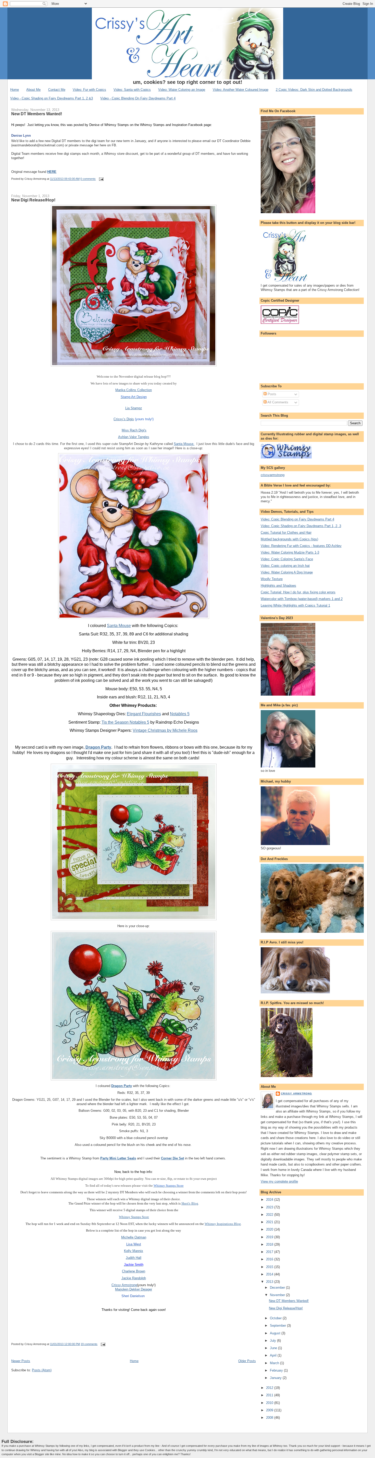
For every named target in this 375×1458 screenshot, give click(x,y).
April (274, 1355)
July (273, 1340)
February (277, 1370)
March (275, 1363)
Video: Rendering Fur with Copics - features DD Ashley (301, 546)
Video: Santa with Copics (132, 90)
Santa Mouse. (184, 444)
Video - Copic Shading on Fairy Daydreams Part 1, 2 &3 (51, 98)
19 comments (89, 1344)
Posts (271, 394)
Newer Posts (20, 1361)
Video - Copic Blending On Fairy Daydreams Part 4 (138, 98)
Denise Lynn (21, 135)
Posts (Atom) (42, 1370)
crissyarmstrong (272, 475)
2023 (270, 1207)
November (278, 1295)
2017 (270, 1252)
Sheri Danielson (133, 1296)
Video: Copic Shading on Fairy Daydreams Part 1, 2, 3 (301, 526)
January (276, 1378)
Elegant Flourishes (144, 714)
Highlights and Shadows (278, 585)
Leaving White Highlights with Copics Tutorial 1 (295, 605)
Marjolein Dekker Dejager (133, 1289)
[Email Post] (100, 179)
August (275, 1333)
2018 (270, 1244)
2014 (270, 1274)
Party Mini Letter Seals (118, 1158)
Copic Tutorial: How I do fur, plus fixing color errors (298, 592)
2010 (270, 1403)
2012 (270, 1388)
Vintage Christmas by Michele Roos (165, 730)
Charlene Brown (133, 1271)
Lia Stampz (133, 408)
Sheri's (185, 1203)
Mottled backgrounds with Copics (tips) (289, 539)
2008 (270, 1417)
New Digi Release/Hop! (33, 200)
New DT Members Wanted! (36, 113)
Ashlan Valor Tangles (133, 437)
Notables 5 (180, 714)
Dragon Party (98, 747)
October (276, 1318)
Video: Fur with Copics (89, 90)
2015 (270, 1267)
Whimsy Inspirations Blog (223, 1224)
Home (14, 90)
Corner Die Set (172, 1158)
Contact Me (56, 90)
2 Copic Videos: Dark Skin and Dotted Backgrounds (314, 90)
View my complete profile (279, 1181)
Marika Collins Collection (133, 390)
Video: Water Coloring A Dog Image (287, 572)
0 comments (88, 179)
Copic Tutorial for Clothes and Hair (286, 532)
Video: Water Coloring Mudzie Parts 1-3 (290, 552)
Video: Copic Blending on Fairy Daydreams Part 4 (297, 519)
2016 (270, 1259)
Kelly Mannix (133, 1251)
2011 (270, 1395)
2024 (270, 1199)
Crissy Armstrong (124, 1285)
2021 (270, 1222)
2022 (270, 1215)
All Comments (277, 402)
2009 (270, 1410)
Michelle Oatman (133, 1237)
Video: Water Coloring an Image (181, 90)
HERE (51, 172)
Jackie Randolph (133, 1278)
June (274, 1348)
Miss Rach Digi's (134, 430)
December (278, 1287)
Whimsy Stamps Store (134, 1217)
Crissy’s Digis (124, 419)
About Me (33, 90)
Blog (194, 1203)
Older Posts (247, 1361)
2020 (270, 1229)
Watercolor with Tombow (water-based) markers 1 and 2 (302, 599)
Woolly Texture (272, 579)
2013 (270, 1282)
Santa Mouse (119, 625)
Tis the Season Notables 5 (125, 722)
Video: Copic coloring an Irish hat (285, 566)
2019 (270, 1237)
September (278, 1325)
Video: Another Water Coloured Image (240, 90)
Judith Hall (133, 1258)
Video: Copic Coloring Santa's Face (287, 559)
